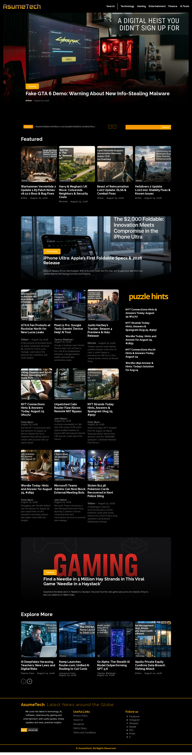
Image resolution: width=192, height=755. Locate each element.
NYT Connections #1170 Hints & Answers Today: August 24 (140, 353)
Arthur (29, 100)
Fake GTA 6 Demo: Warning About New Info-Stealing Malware (98, 93)
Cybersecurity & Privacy (63, 398)
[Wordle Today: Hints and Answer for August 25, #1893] (36, 465)
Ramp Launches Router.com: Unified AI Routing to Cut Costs (74, 665)
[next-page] (29, 681)
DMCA (24, 730)
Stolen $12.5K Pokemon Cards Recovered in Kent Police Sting (100, 491)
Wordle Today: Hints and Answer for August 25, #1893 (36, 489)
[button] (111, 6)
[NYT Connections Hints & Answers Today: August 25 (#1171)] (36, 384)
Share (132, 733)
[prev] (110, 126)
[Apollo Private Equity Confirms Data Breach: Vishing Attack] (153, 639)
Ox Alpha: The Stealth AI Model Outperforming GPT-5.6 (113, 665)
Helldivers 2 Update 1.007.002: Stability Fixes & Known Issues (152, 190)
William (25, 339)
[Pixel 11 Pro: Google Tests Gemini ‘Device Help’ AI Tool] (69, 305)
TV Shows (91, 319)
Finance (63, 656)
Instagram (134, 720)
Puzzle (24, 398)
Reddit (132, 727)
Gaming (32, 86)
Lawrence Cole (67, 673)
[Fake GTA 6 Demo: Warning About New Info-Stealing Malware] (96, 58)
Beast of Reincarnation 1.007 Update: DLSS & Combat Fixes (64, 126)
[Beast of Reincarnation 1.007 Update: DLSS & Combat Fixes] (115, 164)
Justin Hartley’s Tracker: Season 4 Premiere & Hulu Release (100, 330)
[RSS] (127, 730)
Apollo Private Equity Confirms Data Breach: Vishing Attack (150, 665)
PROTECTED (33, 730)
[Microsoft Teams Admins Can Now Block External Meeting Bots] (69, 465)
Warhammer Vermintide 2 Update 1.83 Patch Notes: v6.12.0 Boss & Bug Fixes (38, 190)
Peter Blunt (27, 422)
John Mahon (60, 418)
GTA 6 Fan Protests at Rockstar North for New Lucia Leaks (35, 328)
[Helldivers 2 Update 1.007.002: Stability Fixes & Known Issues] (153, 164)
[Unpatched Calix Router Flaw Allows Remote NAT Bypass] (69, 384)
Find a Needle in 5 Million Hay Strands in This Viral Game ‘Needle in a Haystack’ (93, 581)
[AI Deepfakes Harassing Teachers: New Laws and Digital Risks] (39, 639)
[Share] (127, 733)
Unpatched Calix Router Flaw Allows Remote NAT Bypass (68, 408)
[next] (114, 126)
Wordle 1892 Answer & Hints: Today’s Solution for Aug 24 (140, 366)
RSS (131, 730)
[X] (127, 737)
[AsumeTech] (23, 6)
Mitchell (63, 201)
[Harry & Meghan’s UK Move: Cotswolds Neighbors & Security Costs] (77, 164)
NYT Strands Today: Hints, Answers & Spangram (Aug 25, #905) (101, 409)
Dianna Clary (27, 673)
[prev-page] (23, 681)
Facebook (134, 716)
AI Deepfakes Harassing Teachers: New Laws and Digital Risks (38, 665)
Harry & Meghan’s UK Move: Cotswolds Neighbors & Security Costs (73, 192)
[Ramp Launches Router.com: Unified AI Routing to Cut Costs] (77, 639)
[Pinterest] (127, 723)
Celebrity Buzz (65, 180)
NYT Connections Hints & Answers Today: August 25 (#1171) (33, 409)
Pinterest (133, 723)
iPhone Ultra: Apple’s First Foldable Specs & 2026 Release (92, 260)
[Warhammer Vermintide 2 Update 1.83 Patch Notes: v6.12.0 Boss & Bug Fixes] (39, 164)
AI (22, 656)
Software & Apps (61, 319)
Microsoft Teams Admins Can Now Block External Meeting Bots (69, 489)
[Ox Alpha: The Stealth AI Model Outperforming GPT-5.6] (115, 639)
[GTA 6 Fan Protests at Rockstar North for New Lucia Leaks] (36, 305)
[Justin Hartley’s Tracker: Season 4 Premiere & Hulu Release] (103, 305)
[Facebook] (127, 716)
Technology (52, 251)
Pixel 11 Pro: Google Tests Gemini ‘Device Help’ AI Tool (68, 328)
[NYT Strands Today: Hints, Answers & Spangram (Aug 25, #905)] (103, 384)
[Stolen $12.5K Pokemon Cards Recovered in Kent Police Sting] (103, 465)
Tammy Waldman (63, 339)
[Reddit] (127, 727)
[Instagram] (127, 720)
